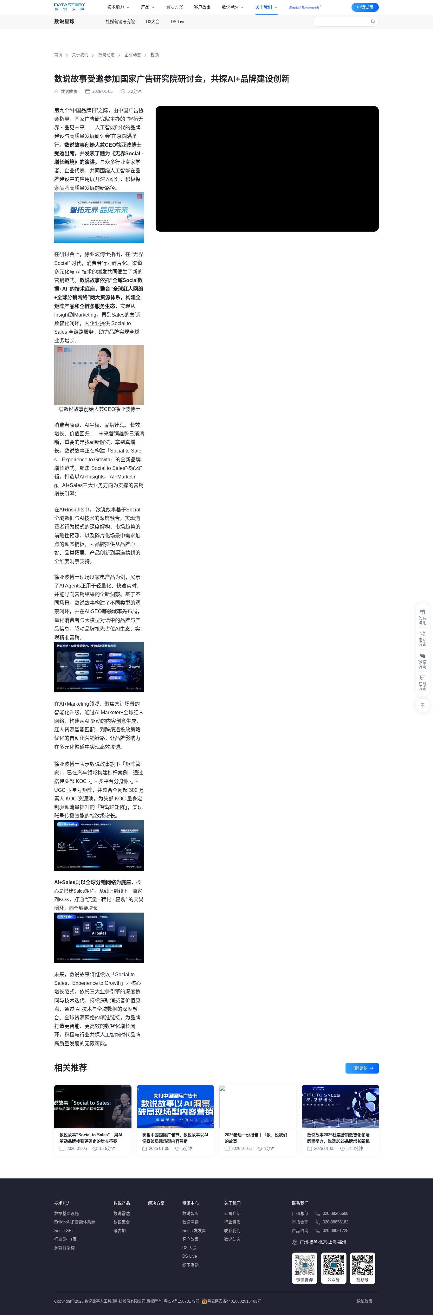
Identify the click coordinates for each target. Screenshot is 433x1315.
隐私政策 (364, 1301)
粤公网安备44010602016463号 (234, 1301)
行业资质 (232, 1222)
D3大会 (152, 21)
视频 (155, 55)
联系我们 (232, 1230)
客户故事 (202, 7)
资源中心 (190, 1203)
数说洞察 (190, 1222)
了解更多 (359, 1068)
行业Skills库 (65, 1239)
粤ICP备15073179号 (181, 1301)
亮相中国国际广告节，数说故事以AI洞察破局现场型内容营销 (175, 1137)
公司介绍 (232, 1213)
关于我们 (263, 7)
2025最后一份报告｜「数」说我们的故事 (256, 1137)
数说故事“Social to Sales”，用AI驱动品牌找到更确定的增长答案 (91, 1137)
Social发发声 (194, 1230)
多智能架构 (64, 1248)
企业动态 (133, 55)
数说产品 (121, 1203)
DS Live (178, 21)
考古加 (119, 1230)
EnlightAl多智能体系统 (74, 1222)
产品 (145, 7)
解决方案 (174, 7)
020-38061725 (335, 1230)
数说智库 (190, 1213)
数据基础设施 (66, 1213)
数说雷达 (121, 1213)
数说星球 (230, 7)
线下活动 (190, 1265)
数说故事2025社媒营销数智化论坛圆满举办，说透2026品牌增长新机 (338, 1137)
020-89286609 (335, 1213)
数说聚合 (121, 1222)
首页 (58, 55)
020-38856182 (335, 1222)
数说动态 (106, 55)
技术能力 (115, 7)
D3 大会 (189, 1248)
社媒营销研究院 (120, 21)
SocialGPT (64, 1230)
